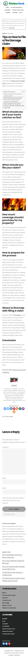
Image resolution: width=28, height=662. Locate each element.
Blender (4, 619)
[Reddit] (17, 408)
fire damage (17, 315)
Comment (5, 447)
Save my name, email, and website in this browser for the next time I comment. (13, 500)
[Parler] (23, 408)
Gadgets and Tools (8, 629)
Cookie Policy (6, 600)
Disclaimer (5, 603)
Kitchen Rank (14, 3)
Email (4, 488)
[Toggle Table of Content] (22, 91)
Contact (5, 598)
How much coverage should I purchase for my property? (12, 100)
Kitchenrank (7, 653)
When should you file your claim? (13, 98)
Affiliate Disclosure (8, 595)
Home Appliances (7, 631)
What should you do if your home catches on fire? (13, 95)
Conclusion (7, 107)
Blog (11, 416)
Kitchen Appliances (8, 634)
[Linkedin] (11, 408)
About (4, 593)
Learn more (11, 27)
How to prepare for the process (12, 103)
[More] (14, 411)
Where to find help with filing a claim (14, 105)
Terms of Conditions (9, 608)
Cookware (5, 626)
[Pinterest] (14, 408)
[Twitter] (8, 408)
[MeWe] (20, 408)
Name (4, 478)
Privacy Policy (7, 605)
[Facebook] (5, 408)
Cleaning (5, 624)
